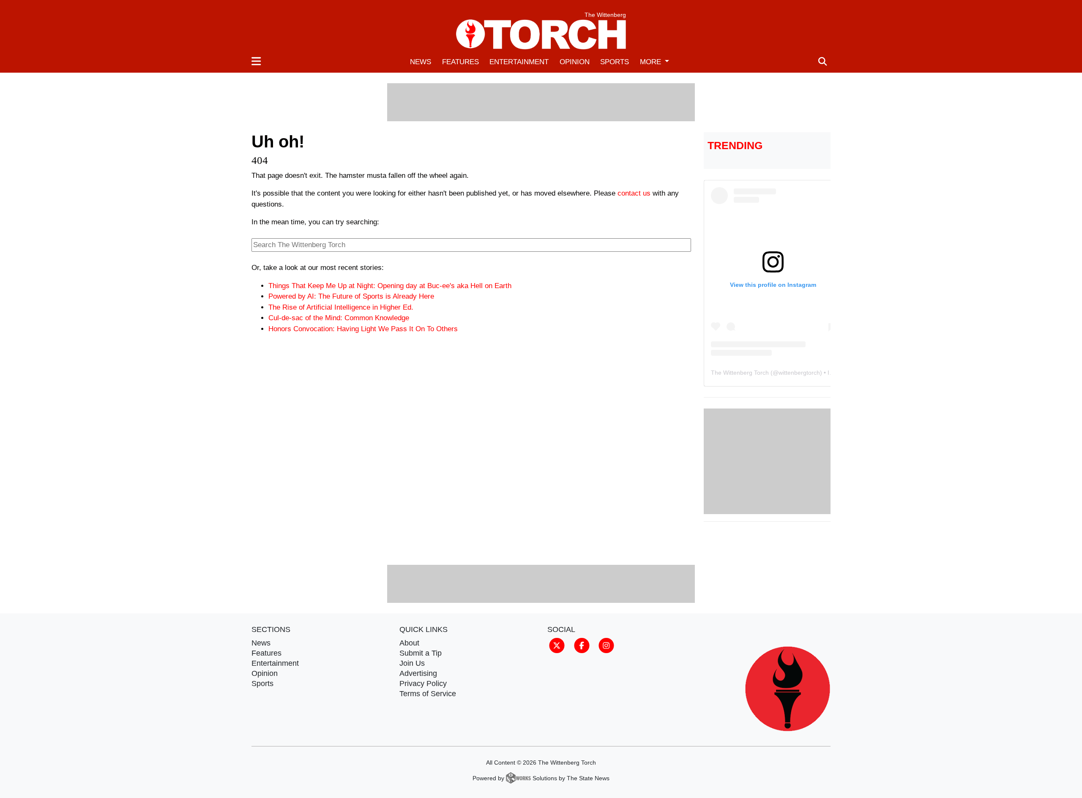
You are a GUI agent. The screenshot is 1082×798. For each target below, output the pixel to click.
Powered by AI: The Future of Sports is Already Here (351, 296)
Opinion (575, 62)
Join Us (412, 663)
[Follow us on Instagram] (606, 645)
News (420, 62)
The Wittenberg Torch (740, 372)
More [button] (651, 62)
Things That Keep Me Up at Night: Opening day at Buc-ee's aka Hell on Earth (389, 286)
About (409, 643)
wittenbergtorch (799, 372)
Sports (614, 62)
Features (460, 62)
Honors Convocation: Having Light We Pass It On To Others (363, 329)
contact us (634, 193)
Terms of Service (427, 693)
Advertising (418, 673)
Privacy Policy (423, 683)
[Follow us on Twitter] (556, 645)
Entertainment (519, 62)
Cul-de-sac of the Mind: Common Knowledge (338, 318)
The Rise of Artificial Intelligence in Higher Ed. (340, 307)
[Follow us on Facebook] (581, 645)
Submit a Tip (420, 653)
